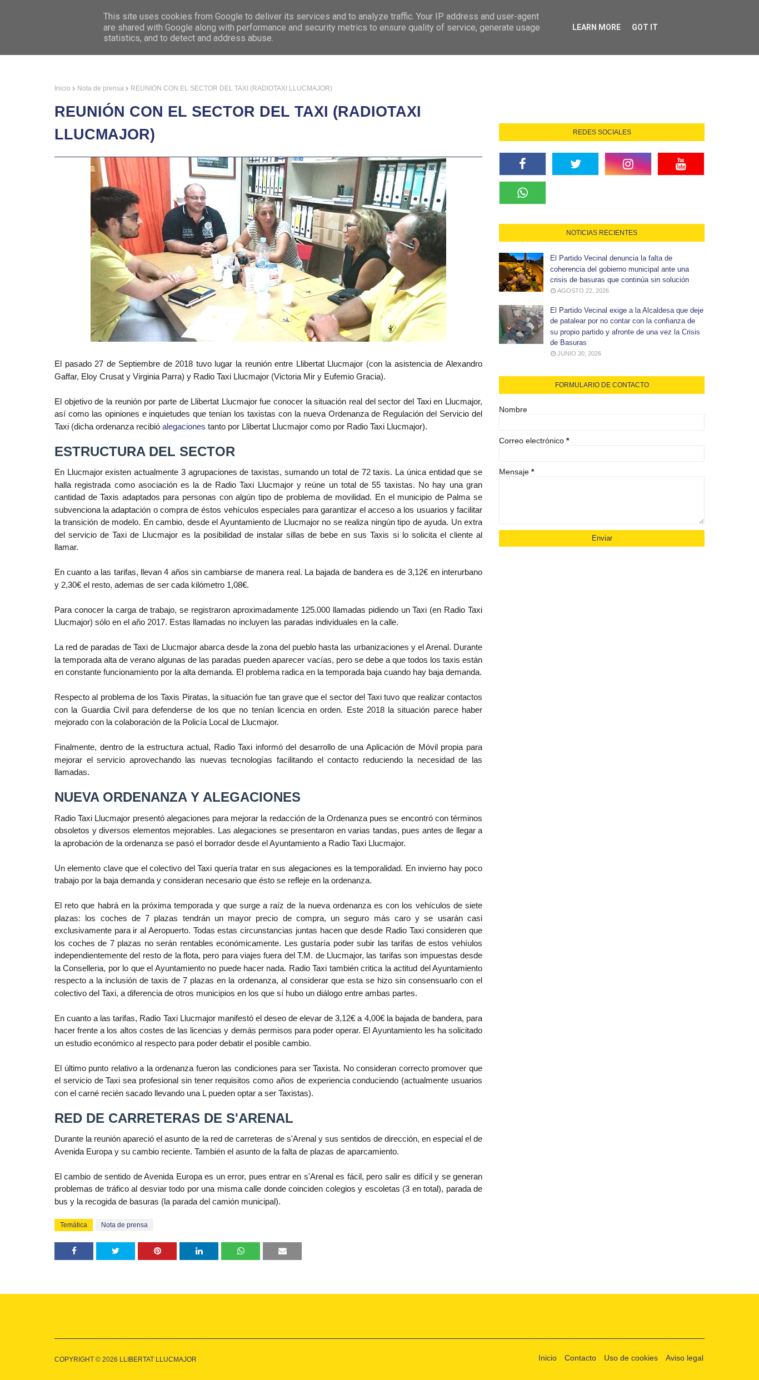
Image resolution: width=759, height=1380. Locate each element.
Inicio (62, 88)
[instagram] (628, 164)
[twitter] (575, 164)
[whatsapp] (522, 192)
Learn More (596, 27)
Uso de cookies (631, 1357)
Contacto (580, 1357)
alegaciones (184, 426)
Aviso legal (684, 1357)
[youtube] (681, 164)
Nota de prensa (100, 88)
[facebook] (522, 164)
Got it (645, 27)
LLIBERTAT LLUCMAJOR (158, 1359)
